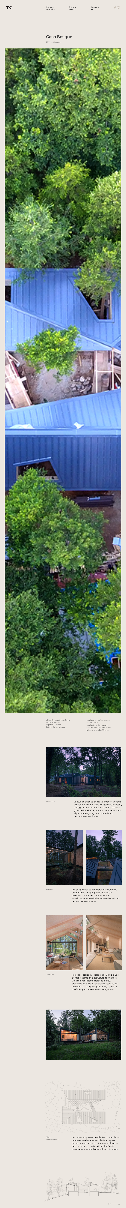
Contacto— (95, 8)
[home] (9, 7)
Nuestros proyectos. (50, 8)
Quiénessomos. (72, 8)
